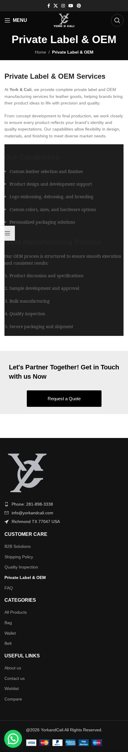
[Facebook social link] (49, 6)
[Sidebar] (7, 233)
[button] (13, 739)
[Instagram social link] (63, 6)
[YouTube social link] (71, 6)
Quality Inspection (21, 567)
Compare (13, 699)
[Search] (117, 20)
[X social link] (56, 6)
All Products (15, 612)
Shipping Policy (18, 556)
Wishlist (11, 688)
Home (40, 52)
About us (12, 667)
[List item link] (64, 504)
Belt (8, 643)
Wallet (10, 633)
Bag (8, 622)
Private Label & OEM (25, 577)
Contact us (14, 678)
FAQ (8, 588)
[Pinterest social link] (79, 6)
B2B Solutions (17, 546)
